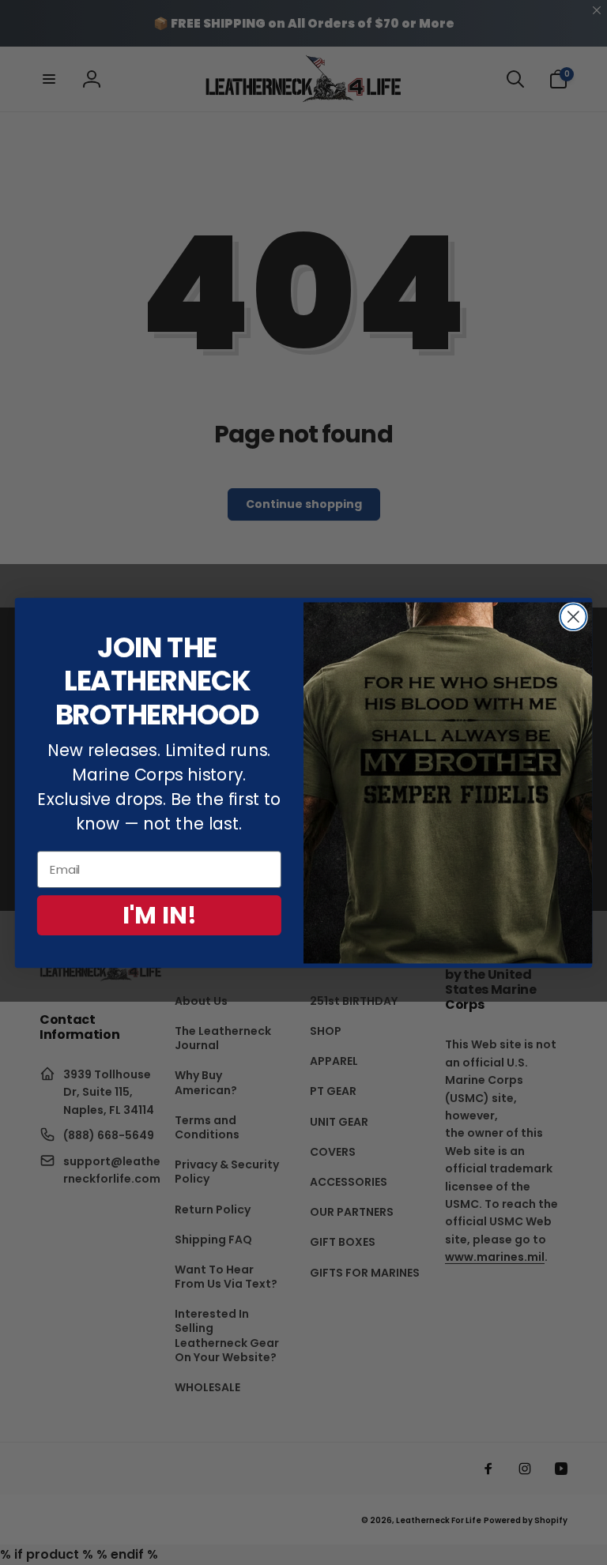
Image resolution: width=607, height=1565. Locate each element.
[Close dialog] (573, 617)
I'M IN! (160, 914)
